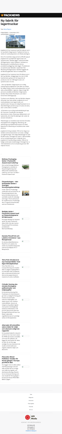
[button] (57, 15)
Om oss (31, 409)
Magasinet (31, 397)
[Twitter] (31, 387)
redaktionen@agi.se (31, 430)
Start (31, 394)
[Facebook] (27, 387)
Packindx (31, 406)
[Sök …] (59, 15)
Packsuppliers (31, 403)
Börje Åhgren (7, 29)
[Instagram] (34, 387)
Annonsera (31, 400)
